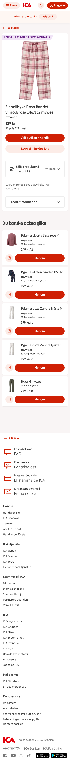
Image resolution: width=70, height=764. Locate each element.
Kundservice (11, 696)
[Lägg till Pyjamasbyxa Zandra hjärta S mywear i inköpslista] (9, 368)
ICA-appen (9, 550)
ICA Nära (8, 632)
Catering (8, 523)
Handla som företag (15, 534)
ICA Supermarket (13, 637)
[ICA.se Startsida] (27, 5)
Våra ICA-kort (11, 605)
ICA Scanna (10, 556)
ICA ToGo (8, 561)
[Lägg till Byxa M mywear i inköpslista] (9, 399)
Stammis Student (13, 588)
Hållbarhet (10, 674)
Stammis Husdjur (13, 594)
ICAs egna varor (12, 621)
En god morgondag (14, 686)
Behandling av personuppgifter (21, 719)
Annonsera (9, 659)
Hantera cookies (13, 724)
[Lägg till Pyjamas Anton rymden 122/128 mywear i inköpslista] (9, 295)
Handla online (11, 512)
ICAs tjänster (12, 544)
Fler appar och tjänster (17, 567)
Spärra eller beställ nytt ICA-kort (22, 713)
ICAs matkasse (12, 518)
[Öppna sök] (41, 5)
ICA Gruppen (10, 627)
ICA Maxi (8, 648)
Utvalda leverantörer (15, 654)
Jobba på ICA (11, 665)
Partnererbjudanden (15, 599)
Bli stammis (10, 583)
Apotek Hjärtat (12, 529)
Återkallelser (10, 708)
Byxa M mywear (32, 381)
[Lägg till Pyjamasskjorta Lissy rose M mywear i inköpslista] (9, 258)
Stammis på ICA (14, 577)
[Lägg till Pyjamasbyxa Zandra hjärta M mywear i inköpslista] (9, 331)
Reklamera (9, 703)
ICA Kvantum (11, 643)
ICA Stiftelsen (11, 681)
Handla (8, 506)
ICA (5, 615)
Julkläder (13, 28)
